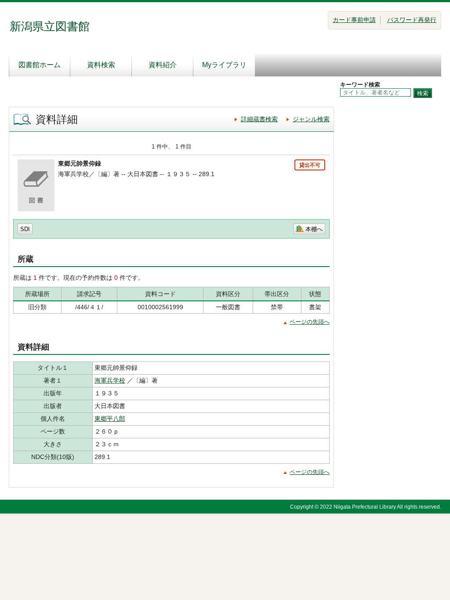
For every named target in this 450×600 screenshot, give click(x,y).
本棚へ (314, 229)
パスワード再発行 (411, 19)
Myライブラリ (224, 65)
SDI (25, 229)
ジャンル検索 (311, 119)
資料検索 (101, 65)
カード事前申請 (354, 19)
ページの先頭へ (310, 321)
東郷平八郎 (109, 418)
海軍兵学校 (109, 380)
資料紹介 (163, 65)
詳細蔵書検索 (259, 119)
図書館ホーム (39, 65)
